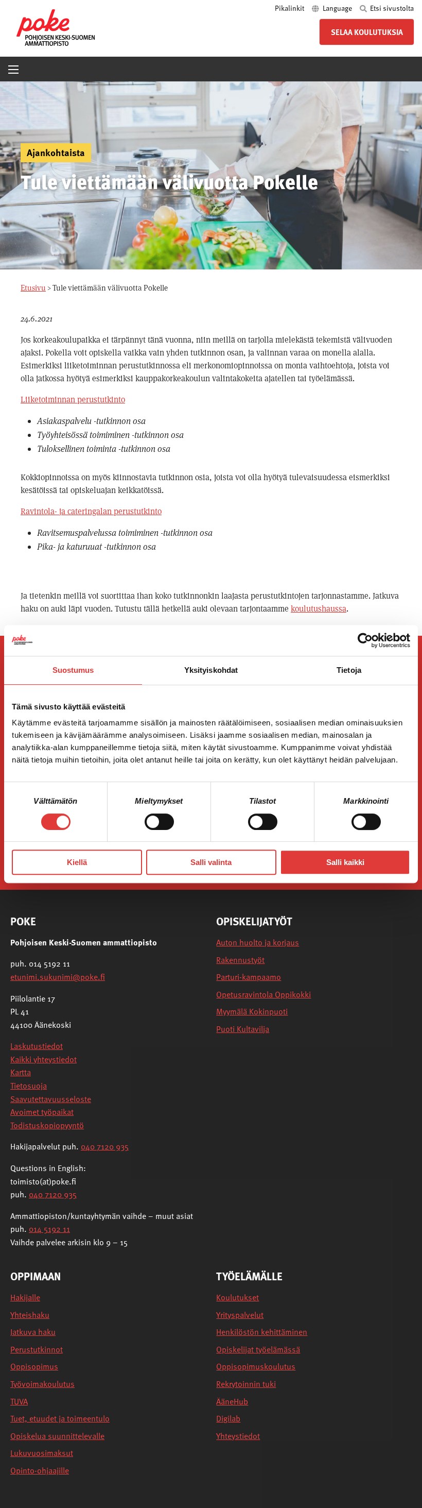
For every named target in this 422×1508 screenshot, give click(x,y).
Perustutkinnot (36, 1349)
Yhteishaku (29, 1315)
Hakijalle (25, 1297)
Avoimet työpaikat (42, 1112)
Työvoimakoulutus (42, 1384)
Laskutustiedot (36, 1046)
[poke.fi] (55, 26)
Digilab (228, 1419)
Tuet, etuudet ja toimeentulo (60, 1419)
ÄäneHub (232, 1402)
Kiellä (77, 862)
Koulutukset (237, 1297)
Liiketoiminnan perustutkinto (73, 399)
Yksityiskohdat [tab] (211, 670)
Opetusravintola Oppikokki (263, 995)
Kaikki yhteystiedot (43, 1059)
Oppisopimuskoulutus (255, 1367)
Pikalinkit (290, 8)
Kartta (20, 1072)
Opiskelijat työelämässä (258, 1349)
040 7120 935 (105, 1146)
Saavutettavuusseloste (50, 1099)
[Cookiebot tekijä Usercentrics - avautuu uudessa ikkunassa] (365, 640)
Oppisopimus (34, 1367)
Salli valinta (211, 862)
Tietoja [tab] (349, 670)
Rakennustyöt (240, 960)
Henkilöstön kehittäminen (261, 1332)
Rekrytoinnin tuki (246, 1384)
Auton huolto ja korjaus (257, 942)
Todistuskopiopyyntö (47, 1125)
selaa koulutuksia (367, 32)
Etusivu (33, 288)
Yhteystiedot (238, 1436)
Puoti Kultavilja (242, 1029)
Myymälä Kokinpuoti (252, 1012)
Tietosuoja (28, 1085)
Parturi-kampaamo (248, 977)
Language (337, 8)
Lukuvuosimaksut (41, 1453)
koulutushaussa (318, 608)
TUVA (19, 1402)
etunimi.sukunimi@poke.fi (57, 977)
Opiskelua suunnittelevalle (57, 1436)
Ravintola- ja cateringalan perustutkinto (91, 511)
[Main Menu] (13, 69)
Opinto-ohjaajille (39, 1471)
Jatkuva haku (33, 1332)
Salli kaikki (345, 862)
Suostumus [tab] (73, 670)
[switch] (159, 822)
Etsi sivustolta (391, 8)
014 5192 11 (49, 1229)
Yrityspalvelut (239, 1315)
